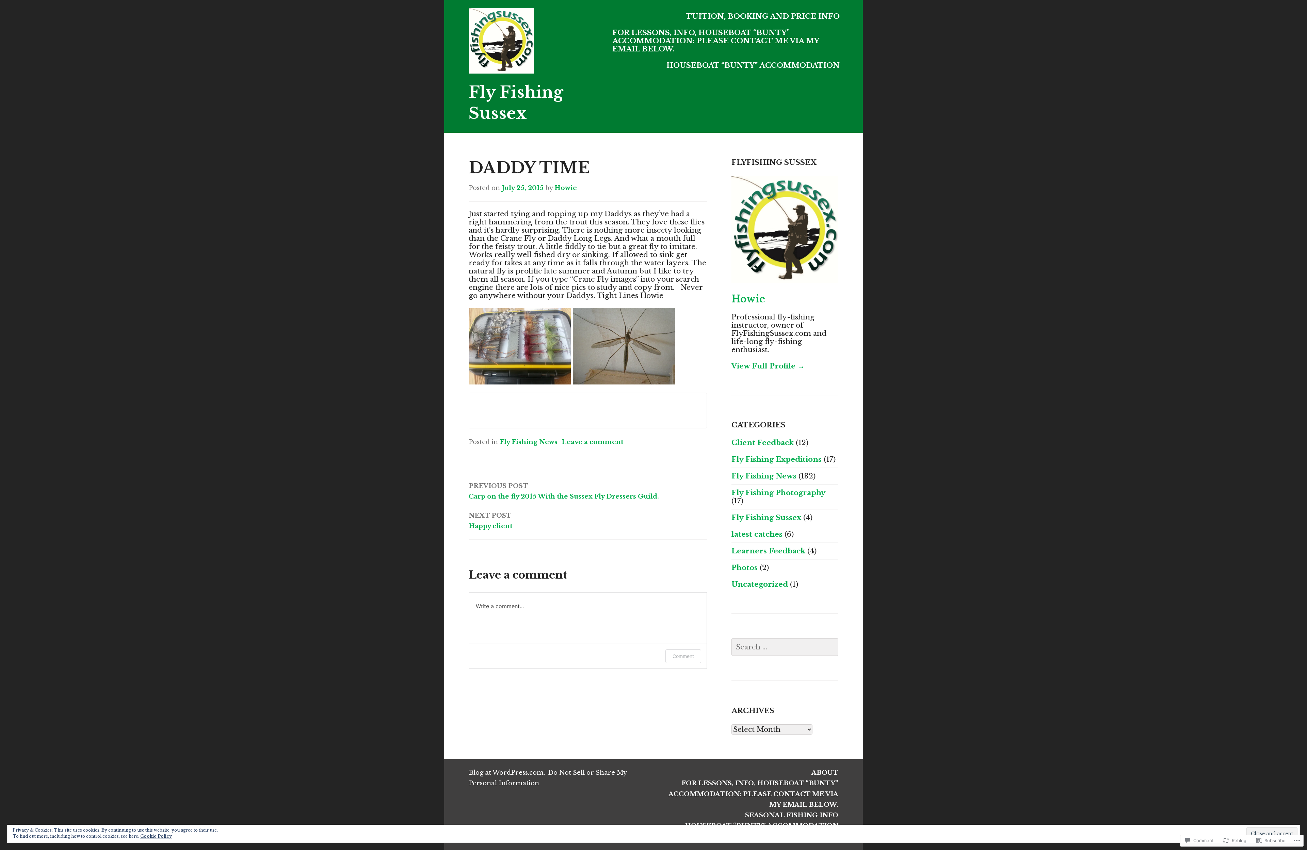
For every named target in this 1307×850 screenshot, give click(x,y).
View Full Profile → (768, 366)
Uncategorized (759, 584)
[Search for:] (784, 647)
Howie (565, 188)
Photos (744, 567)
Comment (683, 656)
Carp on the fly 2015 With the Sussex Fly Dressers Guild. (564, 491)
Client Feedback (762, 442)
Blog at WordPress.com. (507, 772)
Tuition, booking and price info (763, 16)
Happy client (490, 520)
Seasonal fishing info (791, 815)
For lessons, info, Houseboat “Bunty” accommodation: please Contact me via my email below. (715, 40)
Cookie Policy (156, 836)
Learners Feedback (768, 551)
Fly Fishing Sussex (766, 517)
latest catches (756, 534)
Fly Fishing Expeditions (776, 459)
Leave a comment (592, 442)
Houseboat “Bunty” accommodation (753, 65)
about (824, 772)
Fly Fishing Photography (778, 492)
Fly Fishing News (529, 442)
